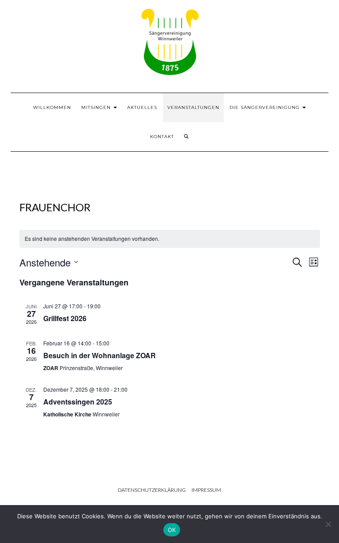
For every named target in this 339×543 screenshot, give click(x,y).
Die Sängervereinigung (265, 107)
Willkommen (52, 107)
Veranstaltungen (193, 107)
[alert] (169, 239)
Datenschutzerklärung (152, 490)
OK (172, 529)
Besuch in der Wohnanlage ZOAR (99, 355)
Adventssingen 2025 (77, 402)
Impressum (206, 490)
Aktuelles (142, 107)
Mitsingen (97, 107)
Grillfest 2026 (65, 318)
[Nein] (328, 524)
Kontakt (162, 136)
